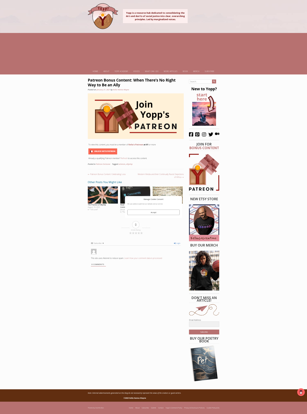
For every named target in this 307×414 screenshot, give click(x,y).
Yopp (103, 16)
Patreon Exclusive (103, 164)
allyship (129, 164)
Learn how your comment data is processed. (143, 258)
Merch (196, 71)
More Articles (170, 71)
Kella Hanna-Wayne (121, 89)
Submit (153, 408)
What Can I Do (152, 71)
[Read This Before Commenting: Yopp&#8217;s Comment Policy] (135, 195)
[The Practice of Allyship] (103, 195)
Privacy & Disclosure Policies (194, 408)
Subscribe (209, 71)
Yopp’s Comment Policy (174, 408)
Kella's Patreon (136, 144)
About (106, 71)
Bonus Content (204, 148)
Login (178, 243)
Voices (136, 71)
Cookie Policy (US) (213, 408)
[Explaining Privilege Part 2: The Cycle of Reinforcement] (168, 195)
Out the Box (99, 408)
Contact (161, 408)
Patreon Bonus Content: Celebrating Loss (107, 174)
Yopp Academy (121, 71)
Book (185, 71)
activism (121, 164)
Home (95, 71)
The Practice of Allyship (97, 205)
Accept (153, 212)
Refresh (124, 158)
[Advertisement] (153, 50)
